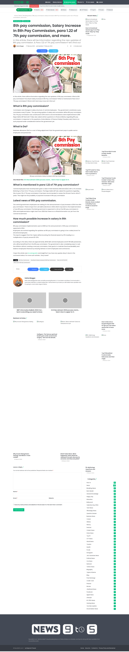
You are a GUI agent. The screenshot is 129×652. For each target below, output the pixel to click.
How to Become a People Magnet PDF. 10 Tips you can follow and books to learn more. (109, 325)
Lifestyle (89, 597)
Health (88, 547)
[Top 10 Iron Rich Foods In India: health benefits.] (109, 84)
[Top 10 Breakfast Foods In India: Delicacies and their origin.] (109, 342)
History (89, 525)
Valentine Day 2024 (92, 505)
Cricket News (90, 530)
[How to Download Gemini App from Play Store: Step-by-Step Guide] (93, 22)
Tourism (89, 544)
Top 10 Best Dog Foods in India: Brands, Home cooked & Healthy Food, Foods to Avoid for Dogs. (93, 202)
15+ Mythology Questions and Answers (90, 469)
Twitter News (90, 567)
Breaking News (70, 2)
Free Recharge (91, 578)
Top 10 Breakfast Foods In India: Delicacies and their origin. (108, 356)
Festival (89, 527)
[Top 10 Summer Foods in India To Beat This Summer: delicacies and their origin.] (109, 168)
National (89, 564)
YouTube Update (92, 606)
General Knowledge (92, 494)
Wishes (89, 522)
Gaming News (91, 603)
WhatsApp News (91, 511)
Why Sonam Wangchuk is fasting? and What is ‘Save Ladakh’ (21, 455)
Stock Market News (92, 609)
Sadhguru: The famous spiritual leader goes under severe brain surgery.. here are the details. (47, 335)
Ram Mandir (52, 10)
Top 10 (93, 10)
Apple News (90, 595)
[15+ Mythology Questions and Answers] (93, 400)
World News (90, 541)
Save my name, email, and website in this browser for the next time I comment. (38, 505)
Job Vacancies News (93, 555)
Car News (89, 561)
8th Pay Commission (24, 260)
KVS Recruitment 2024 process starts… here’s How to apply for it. (46, 180)
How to (81, 2)
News (48, 2)
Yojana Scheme (91, 572)
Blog (88, 575)
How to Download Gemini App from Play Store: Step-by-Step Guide (92, 30)
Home (16, 15)
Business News (91, 516)
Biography (90, 569)
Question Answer (92, 513)
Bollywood (58, 2)
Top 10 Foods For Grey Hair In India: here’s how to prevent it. (93, 172)
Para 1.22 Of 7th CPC (62, 260)
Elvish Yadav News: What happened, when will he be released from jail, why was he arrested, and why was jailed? (70, 456)
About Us (87, 648)
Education (26, 21)
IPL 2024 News (91, 600)
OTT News (84, 10)
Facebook (89, 592)
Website (51, 498)
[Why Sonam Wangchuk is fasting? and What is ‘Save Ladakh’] (23, 386)
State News (90, 533)
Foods (102, 10)
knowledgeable (33, 253)
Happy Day (90, 496)
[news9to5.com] (21, 2)
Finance (89, 583)
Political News (91, 558)
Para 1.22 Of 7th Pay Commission (22, 262)
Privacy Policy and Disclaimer (107, 648)
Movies (89, 586)
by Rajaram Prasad (30, 648)
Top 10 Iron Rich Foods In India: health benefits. (53, 6)
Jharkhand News (91, 589)
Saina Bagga (20, 46)
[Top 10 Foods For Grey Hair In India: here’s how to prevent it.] (93, 164)
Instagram (90, 553)
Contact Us (94, 648)
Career (100, 2)
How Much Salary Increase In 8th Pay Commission (43, 260)
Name (15, 491)
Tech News (90, 2)
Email (15, 498)
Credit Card (90, 581)
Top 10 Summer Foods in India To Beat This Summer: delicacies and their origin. (109, 180)
